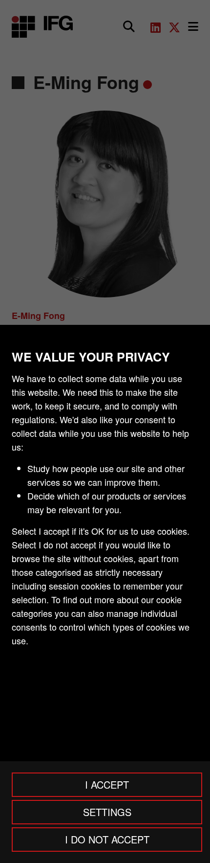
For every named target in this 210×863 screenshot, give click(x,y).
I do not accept (107, 839)
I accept (107, 784)
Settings (107, 812)
